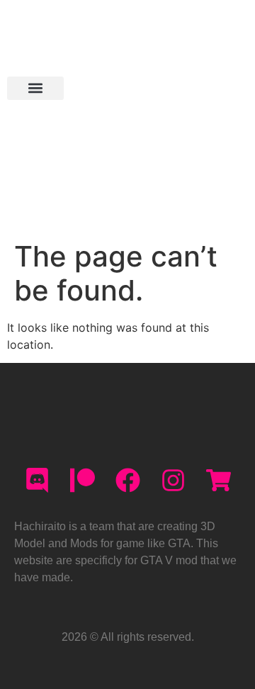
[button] (35, 88)
